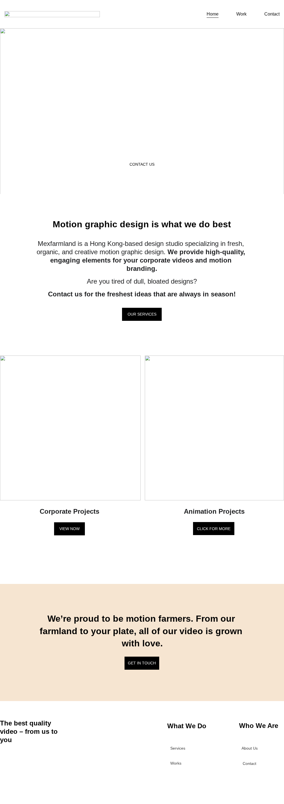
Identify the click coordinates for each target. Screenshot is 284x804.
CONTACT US (142, 164)
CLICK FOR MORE (213, 528)
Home (213, 14)
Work (241, 14)
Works (175, 763)
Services (177, 748)
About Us (250, 748)
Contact (272, 14)
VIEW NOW (69, 528)
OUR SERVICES (142, 314)
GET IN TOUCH (142, 663)
